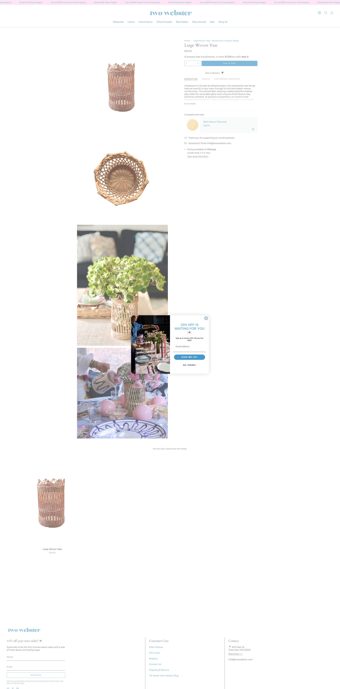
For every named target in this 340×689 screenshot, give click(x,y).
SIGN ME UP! (189, 357)
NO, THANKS (189, 365)
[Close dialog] (206, 318)
